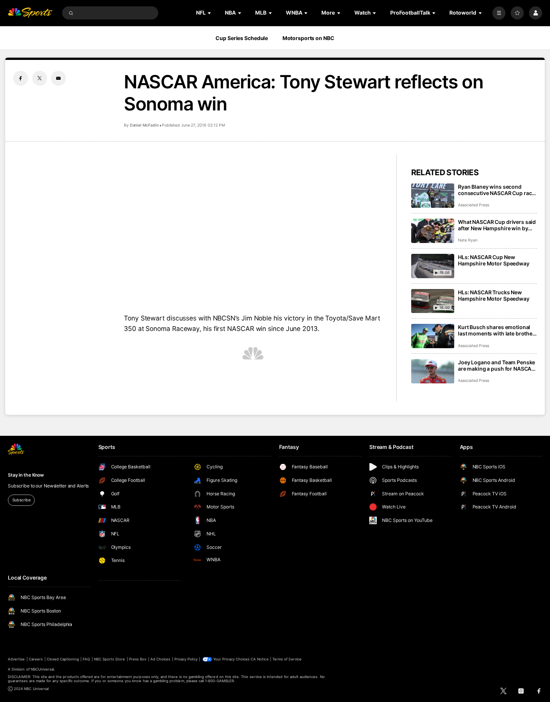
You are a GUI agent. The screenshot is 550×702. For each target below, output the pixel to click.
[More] (498, 12)
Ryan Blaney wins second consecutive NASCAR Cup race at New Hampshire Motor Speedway (496, 189)
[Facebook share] (20, 78)
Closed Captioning (63, 659)
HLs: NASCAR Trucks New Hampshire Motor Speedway (493, 295)
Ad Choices (160, 659)
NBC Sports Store (109, 659)
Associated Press (473, 205)
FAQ (86, 659)
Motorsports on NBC (308, 38)
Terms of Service (287, 659)
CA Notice (259, 659)
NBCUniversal (42, 669)
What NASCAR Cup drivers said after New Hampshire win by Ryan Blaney (497, 225)
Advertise (16, 659)
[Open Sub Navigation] (210, 13)
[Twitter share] (39, 78)
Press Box (137, 659)
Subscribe (21, 500)
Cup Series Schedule (242, 38)
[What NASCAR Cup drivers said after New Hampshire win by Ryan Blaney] (432, 231)
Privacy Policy (186, 659)
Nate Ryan (467, 240)
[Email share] (58, 78)
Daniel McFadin (144, 125)
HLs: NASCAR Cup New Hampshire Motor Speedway (493, 260)
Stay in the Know (26, 475)
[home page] (30, 13)
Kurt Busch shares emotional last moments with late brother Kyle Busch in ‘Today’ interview (496, 330)
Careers (36, 659)
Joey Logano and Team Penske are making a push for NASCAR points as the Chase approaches (496, 365)
